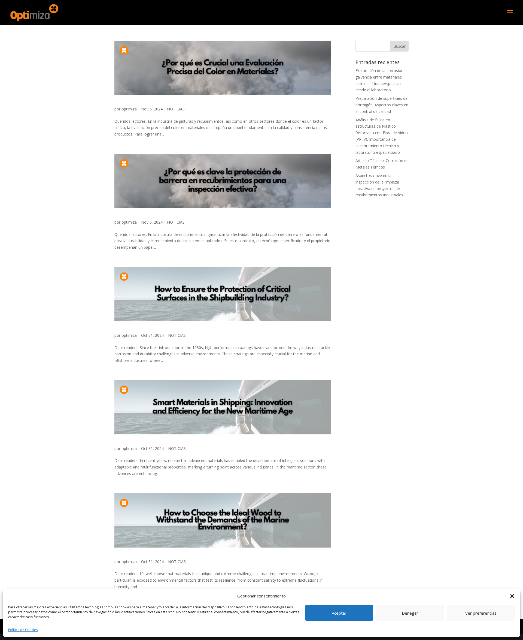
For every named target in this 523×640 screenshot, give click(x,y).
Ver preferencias (481, 613)
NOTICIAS (176, 109)
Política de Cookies (23, 629)
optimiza (129, 109)
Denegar (410, 613)
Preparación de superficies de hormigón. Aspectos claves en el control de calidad (381, 105)
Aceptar (339, 613)
